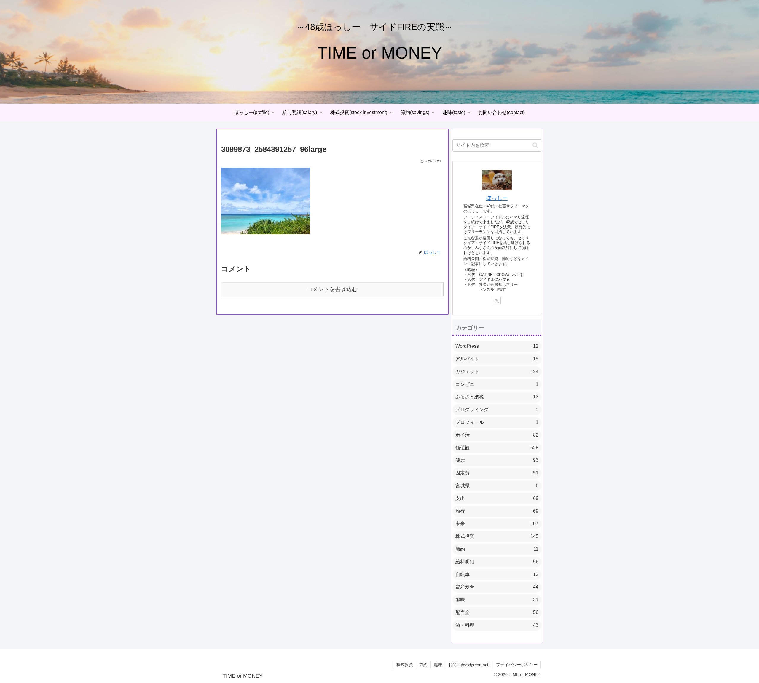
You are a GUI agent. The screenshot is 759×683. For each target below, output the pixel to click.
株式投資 (404, 664)
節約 (423, 664)
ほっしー (497, 198)
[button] (535, 145)
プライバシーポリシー (517, 664)
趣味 (438, 664)
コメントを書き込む (332, 289)
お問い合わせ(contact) (469, 664)
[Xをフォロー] (497, 300)
